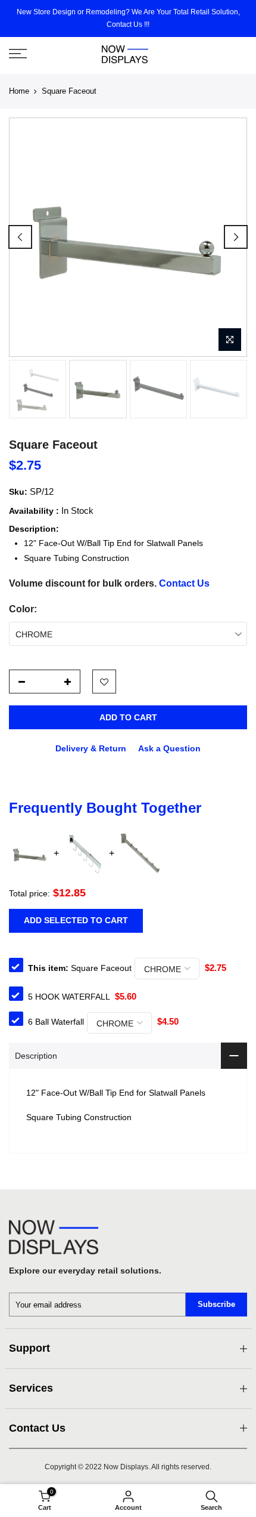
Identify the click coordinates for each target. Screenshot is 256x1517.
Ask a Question (169, 748)
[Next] (236, 237)
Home (19, 91)
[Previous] (20, 237)
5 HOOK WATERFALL (69, 996)
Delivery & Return (90, 748)
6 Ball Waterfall (56, 1021)
